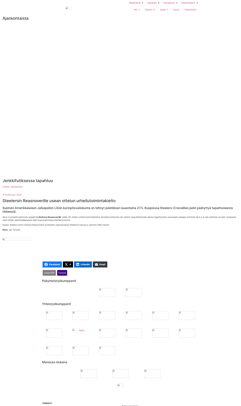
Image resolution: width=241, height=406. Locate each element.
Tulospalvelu (169, 3)
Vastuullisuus (16, 186)
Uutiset (6, 186)
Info (135, 9)
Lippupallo (152, 3)
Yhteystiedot (190, 9)
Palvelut (149, 9)
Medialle (126, 400)
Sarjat (163, 9)
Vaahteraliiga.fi (188, 3)
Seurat (176, 9)
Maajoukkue (135, 3)
